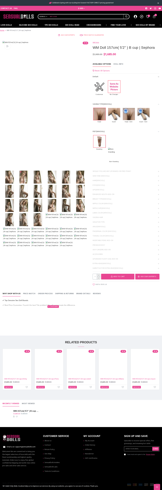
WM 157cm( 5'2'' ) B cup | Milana (112, 379)
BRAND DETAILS (83, 294)
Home (2, 30)
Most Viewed (28, 403)
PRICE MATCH (29, 294)
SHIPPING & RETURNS (64, 294)
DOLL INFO (118, 64)
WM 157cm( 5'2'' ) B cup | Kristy (15, 379)
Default (95, 76)
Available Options (102, 64)
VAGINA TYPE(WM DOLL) (102, 104)
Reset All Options (102, 70)
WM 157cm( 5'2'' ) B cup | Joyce (143, 379)
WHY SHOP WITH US (12, 294)
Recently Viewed (11, 403)
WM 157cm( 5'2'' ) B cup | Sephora (26, 411)
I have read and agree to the (141, 454)
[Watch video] (7, 46)
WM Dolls (96, 42)
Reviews (97, 294)
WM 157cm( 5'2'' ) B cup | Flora (47, 379)
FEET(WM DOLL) (99, 131)
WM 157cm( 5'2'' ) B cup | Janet (79, 379)
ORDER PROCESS (45, 294)
